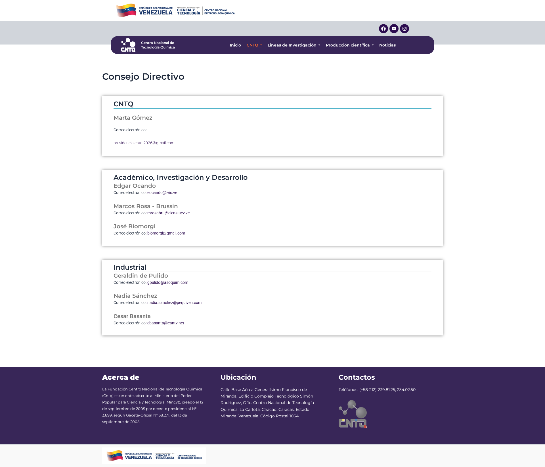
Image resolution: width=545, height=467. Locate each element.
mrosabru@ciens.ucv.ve (168, 213)
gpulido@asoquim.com (167, 282)
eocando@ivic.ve (162, 192)
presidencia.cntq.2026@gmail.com (144, 143)
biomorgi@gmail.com (166, 233)
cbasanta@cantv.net (165, 323)
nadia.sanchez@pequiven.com (174, 302)
